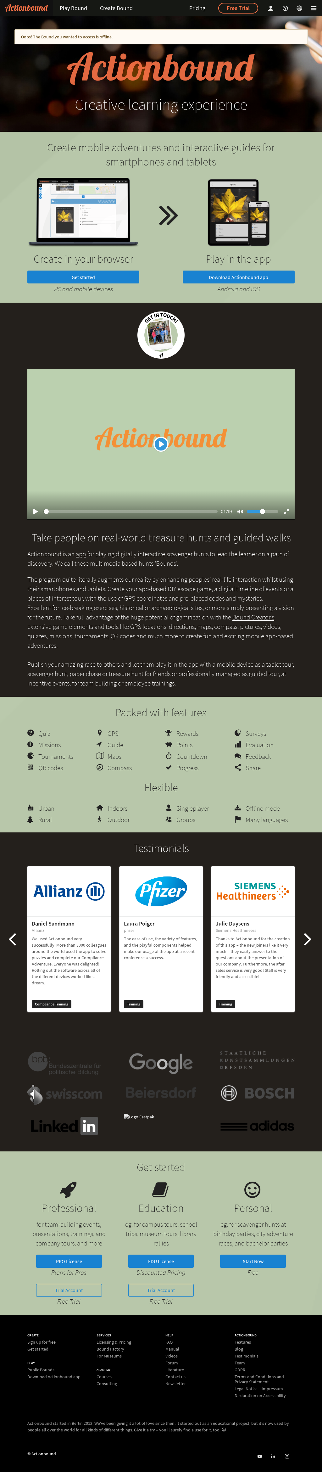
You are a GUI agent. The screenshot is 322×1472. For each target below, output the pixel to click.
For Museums (109, 1355)
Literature (174, 1370)
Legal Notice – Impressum (259, 1388)
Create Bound (116, 8)
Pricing (197, 8)
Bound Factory (110, 1349)
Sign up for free (41, 1342)
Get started (83, 277)
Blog (239, 1349)
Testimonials (246, 1356)
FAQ (169, 1342)
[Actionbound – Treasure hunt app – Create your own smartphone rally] (26, 8)
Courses (104, 1377)
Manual (172, 1349)
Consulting (107, 1383)
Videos (171, 1356)
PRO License (69, 1261)
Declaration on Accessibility (260, 1395)
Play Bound (73, 8)
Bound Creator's (253, 617)
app (81, 554)
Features (243, 1342)
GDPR (240, 1370)
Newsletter (175, 1383)
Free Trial (238, 8)
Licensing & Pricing (114, 1342)
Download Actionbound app (238, 277)
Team (240, 1363)
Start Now (253, 1261)
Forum (171, 1363)
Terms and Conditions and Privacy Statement (259, 1379)
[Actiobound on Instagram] (287, 1456)
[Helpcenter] (286, 8)
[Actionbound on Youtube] (259, 1456)
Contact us (175, 1377)
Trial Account (69, 1290)
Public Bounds (40, 1370)
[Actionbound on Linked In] (273, 1456)
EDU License (161, 1261)
